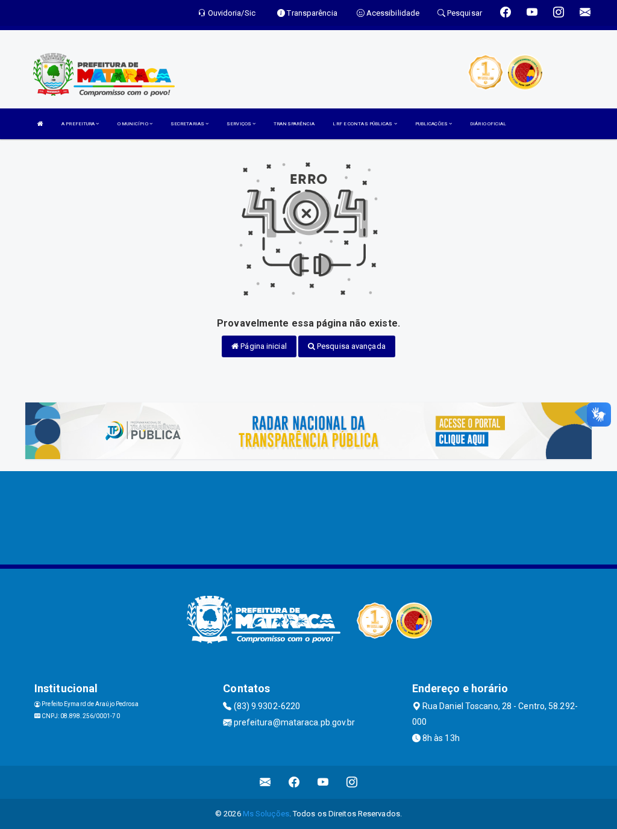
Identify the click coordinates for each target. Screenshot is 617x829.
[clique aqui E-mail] (265, 782)
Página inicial (263, 346)
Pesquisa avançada (350, 346)
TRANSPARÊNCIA (294, 124)
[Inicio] (40, 123)
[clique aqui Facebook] (294, 782)
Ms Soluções (266, 813)
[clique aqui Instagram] (352, 782)
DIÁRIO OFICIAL (488, 124)
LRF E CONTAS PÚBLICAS (363, 124)
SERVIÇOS (239, 124)
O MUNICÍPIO (133, 124)
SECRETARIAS (188, 124)
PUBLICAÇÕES (432, 124)
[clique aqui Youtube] (323, 782)
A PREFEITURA (78, 124)
